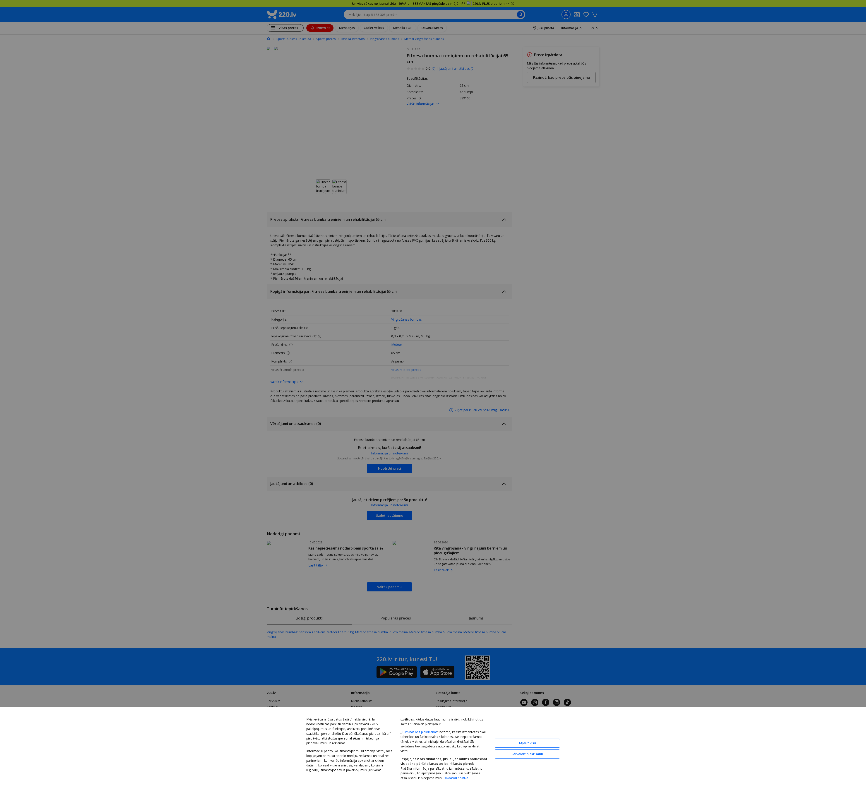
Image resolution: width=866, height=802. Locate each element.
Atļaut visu (527, 743)
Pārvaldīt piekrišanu (527, 754)
